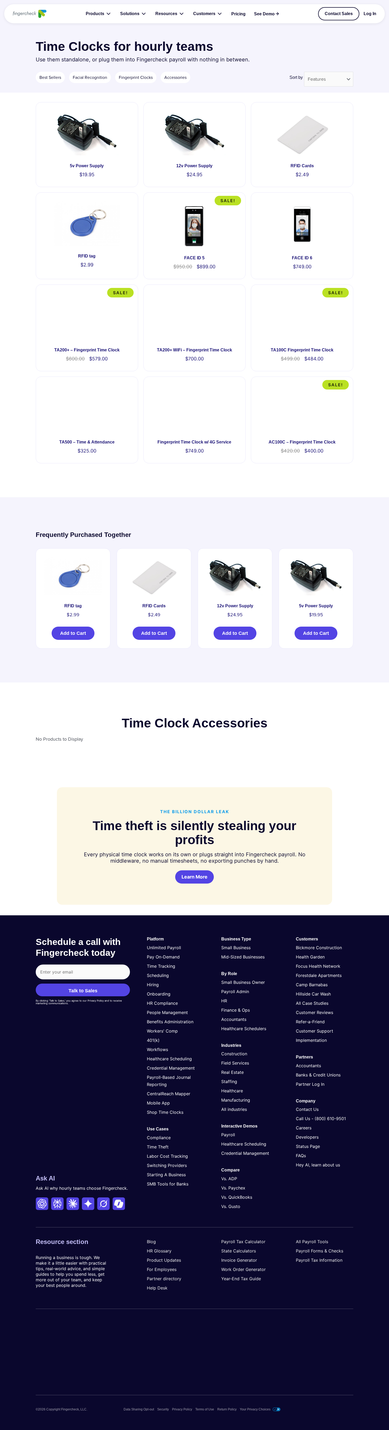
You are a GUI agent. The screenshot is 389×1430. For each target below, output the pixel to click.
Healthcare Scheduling (169, 1058)
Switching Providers (167, 1165)
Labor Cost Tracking (167, 1156)
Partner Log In (310, 1084)
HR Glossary (159, 1250)
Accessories (175, 77)
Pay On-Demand (163, 957)
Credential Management (171, 1068)
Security (163, 1409)
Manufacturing (235, 1100)
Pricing (238, 14)
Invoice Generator (239, 1260)
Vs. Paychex (233, 1188)
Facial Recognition (90, 77)
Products (95, 13)
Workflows (157, 1049)
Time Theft (158, 1146)
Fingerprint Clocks (136, 77)
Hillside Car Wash (313, 994)
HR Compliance (162, 1003)
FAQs (301, 1155)
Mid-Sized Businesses (243, 957)
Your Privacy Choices (255, 1409)
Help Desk (157, 1288)
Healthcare (232, 1090)
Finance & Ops (235, 1009)
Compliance (159, 1137)
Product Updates (164, 1260)
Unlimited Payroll (164, 947)
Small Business (236, 947)
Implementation (311, 1040)
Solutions (129, 13)
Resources (166, 13)
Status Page (308, 1146)
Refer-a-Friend (310, 1021)
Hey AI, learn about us (318, 1164)
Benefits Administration (170, 1021)
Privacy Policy (182, 1409)
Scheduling (158, 975)
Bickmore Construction (319, 947)
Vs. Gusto (230, 1206)
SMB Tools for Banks (167, 1183)
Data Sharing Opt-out (139, 1409)
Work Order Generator (243, 1269)
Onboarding (158, 994)
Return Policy (227, 1409)
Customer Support (314, 1031)
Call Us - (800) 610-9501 (321, 1118)
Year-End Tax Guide (241, 1278)
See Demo (264, 14)
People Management (167, 1012)
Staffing (229, 1081)
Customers (204, 13)
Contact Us (307, 1109)
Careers (303, 1127)
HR (224, 1000)
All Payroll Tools (312, 1241)
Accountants (233, 1019)
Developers (307, 1137)
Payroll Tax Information (319, 1260)
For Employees (162, 1269)
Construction (234, 1053)
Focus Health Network (318, 966)
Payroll (228, 1134)
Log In (370, 14)
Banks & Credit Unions (318, 1074)
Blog (151, 1241)
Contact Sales (339, 13)
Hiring (153, 984)
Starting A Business (166, 1174)
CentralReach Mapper (168, 1093)
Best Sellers (50, 77)
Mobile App (158, 1103)
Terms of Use (204, 1409)
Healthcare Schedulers (243, 1028)
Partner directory (164, 1278)
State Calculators (238, 1250)
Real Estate (232, 1072)
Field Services (235, 1063)
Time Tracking (161, 966)
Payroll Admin (235, 991)
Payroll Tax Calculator (243, 1241)
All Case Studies (312, 1003)
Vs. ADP (229, 1178)
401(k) (153, 1040)
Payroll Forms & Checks (319, 1250)
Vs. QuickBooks (236, 1197)
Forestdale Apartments (319, 975)
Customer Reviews (314, 1012)
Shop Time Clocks (165, 1112)
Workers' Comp (162, 1031)
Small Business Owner (243, 982)
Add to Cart (73, 633)
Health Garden (310, 957)
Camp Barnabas (312, 984)
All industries (234, 1109)
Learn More (194, 877)
